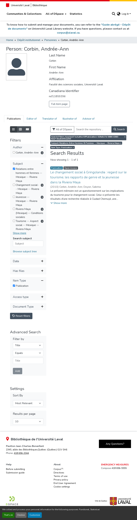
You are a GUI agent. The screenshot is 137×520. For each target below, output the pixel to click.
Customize (35, 514)
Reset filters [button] (22, 316)
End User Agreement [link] (65, 483)
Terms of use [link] (60, 476)
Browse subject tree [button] (25, 251)
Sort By (18, 395)
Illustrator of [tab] (69, 119)
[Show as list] (13, 129)
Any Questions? (115, 444)
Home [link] (9, 40)
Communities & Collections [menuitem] (24, 14)
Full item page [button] (59, 104)
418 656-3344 (21, 453)
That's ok (8, 514)
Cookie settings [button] (62, 486)
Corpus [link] (58, 469)
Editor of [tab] (32, 119)
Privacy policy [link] (61, 479)
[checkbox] (14, 152)
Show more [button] (19, 233)
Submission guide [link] (15, 472)
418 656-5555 (119, 468)
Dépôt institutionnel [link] (28, 40)
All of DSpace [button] (55, 14)
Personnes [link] (50, 40)
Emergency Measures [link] (115, 464)
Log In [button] (125, 14)
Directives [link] (59, 472)
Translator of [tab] (49, 119)
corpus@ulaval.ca (68, 33)
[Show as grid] (20, 129)
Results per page (24, 414)
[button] (113, 14)
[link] (36, 449)
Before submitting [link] (15, 469)
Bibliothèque (39, 5)
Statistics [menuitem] (76, 14)
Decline (21, 514)
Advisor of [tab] (88, 119)
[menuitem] (55, 14)
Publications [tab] (14, 119)
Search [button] (120, 129)
